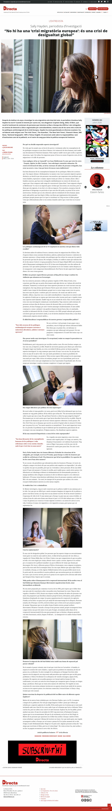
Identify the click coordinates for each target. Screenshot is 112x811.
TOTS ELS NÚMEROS (97, 161)
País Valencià (12, 12)
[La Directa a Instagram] (107, 2)
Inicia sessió (93, 1)
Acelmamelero (7, 154)
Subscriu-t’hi (44, 793)
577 (57, 732)
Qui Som (50, 1)
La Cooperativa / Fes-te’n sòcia (49, 791)
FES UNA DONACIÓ (102, 8)
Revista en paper (45, 796)
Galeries (98, 12)
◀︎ (86, 187)
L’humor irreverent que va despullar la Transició (65, 767)
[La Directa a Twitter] (101, 2)
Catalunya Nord (22, 12)
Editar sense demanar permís (12, 767)
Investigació (80, 12)
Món (28, 12)
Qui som (43, 789)
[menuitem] (6, 12)
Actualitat (66, 12)
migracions (38, 736)
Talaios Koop (99, 808)
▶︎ (109, 187)
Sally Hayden (67, 736)
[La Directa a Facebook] (99, 2)
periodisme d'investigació (49, 736)
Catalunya (6, 12)
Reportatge (73, 12)
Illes (17, 12)
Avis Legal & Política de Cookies (49, 800)
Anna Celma (7, 152)
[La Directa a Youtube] (105, 2)
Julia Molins (107, 113)
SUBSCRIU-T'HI (92, 8)
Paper (105, 12)
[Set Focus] (86, 9)
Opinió (93, 12)
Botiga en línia (58, 1)
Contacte (85, 1)
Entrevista (88, 12)
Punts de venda (69, 1)
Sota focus (60, 12)
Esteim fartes (97, 192)
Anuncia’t (78, 1)
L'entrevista (56, 21)
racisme (60, 736)
